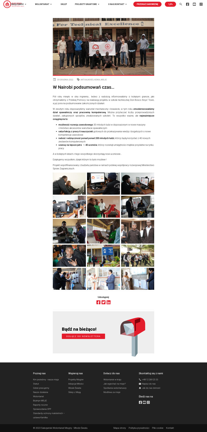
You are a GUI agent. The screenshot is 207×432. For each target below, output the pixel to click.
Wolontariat (44, 4)
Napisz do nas (147, 384)
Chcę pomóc (19, 4)
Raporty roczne (40, 405)
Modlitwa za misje (112, 392)
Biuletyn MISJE (40, 400)
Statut (36, 384)
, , (92, 79)
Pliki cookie (157, 428)
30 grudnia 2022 (63, 79)
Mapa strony (119, 428)
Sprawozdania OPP (42, 409)
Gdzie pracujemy (41, 388)
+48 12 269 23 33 (148, 379)
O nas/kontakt (118, 4)
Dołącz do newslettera (83, 336)
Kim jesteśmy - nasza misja (46, 379)
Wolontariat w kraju (112, 379)
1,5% (170, 4)
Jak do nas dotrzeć (149, 388)
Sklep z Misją (74, 392)
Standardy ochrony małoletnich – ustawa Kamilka (49, 415)
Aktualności (87, 80)
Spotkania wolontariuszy (115, 388)
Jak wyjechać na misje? (115, 384)
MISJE (104, 80)
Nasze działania (40, 392)
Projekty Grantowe (87, 4)
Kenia (97, 80)
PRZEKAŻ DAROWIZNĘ (147, 4)
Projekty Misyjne (76, 379)
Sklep (64, 4)
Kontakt (170, 428)
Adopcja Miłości (76, 384)
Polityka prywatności (139, 428)
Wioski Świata (74, 388)
